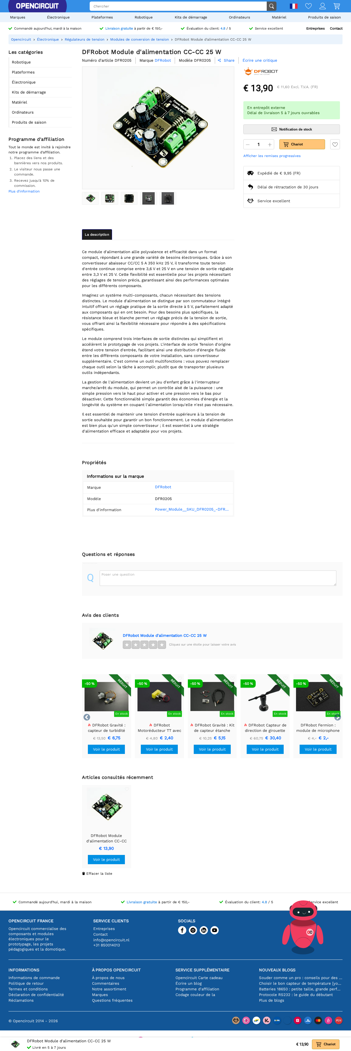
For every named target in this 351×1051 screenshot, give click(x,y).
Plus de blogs (271, 1000)
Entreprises (315, 28)
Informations (23, 969)
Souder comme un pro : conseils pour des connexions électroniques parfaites (301, 977)
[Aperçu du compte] (319, 6)
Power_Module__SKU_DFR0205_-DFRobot (192, 509)
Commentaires (105, 983)
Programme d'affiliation (197, 989)
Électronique (58, 17)
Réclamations (21, 1000)
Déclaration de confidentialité (36, 994)
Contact (336, 28)
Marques (17, 17)
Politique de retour (26, 983)
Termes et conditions (28, 989)
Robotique (144, 17)
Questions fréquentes (112, 1000)
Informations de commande (34, 977)
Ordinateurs (239, 17)
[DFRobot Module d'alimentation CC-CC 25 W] (90, 198)
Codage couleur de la (195, 994)
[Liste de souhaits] (305, 6)
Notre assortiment (109, 989)
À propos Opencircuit (116, 969)
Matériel (279, 17)
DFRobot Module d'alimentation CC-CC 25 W (165, 635)
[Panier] (333, 6)
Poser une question (117, 574)
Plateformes (102, 17)
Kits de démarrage (191, 17)
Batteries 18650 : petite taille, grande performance (301, 989)
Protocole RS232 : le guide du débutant (296, 994)
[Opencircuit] (37, 6)
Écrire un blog (189, 983)
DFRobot (163, 487)
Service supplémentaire (202, 969)
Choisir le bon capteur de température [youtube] (301, 983)
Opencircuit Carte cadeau (199, 977)
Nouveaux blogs (277, 969)
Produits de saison (324, 17)
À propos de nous (108, 977)
